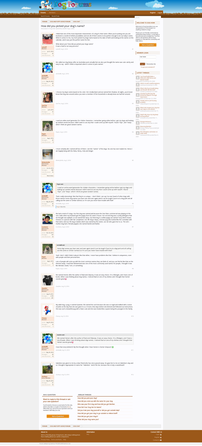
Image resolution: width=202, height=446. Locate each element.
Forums (43, 13)
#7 (133, 227)
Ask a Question (58, 416)
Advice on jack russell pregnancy (150, 83)
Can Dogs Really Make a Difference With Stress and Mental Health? (148, 78)
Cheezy (44, 318)
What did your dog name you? (88, 419)
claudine (44, 288)
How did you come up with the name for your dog (95, 401)
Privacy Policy (45, 439)
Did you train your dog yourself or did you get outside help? (99, 410)
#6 (133, 203)
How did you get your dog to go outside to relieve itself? (98, 413)
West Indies (50, 176)
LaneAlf (44, 47)
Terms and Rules (56, 439)
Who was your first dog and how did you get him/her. (96, 404)
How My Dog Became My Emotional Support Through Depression (148, 95)
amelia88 (45, 75)
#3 (133, 103)
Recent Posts (55, 16)
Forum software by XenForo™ (55, 443)
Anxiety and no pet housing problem (148, 101)
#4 (133, 132)
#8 (133, 268)
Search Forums (45, 16)
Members (52, 13)
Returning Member (145, 126)
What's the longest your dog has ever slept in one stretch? (149, 108)
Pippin (44, 134)
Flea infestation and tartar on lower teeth (148, 132)
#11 (132, 350)
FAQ (88, 434)
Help (64, 439)
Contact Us (156, 440)
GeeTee (44, 105)
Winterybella (46, 162)
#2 (133, 73)
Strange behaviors (145, 122)
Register (153, 13)
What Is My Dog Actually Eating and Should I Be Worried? (149, 89)
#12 (132, 374)
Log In (160, 13)
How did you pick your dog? (87, 398)
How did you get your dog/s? (88, 416)
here (69, 407)
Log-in (158, 434)
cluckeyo (44, 376)
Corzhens (45, 227)
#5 (133, 160)
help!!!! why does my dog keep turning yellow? (149, 115)
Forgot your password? (148, 67)
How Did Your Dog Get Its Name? (89, 407)
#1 (133, 49)
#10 (132, 316)
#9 (133, 286)
